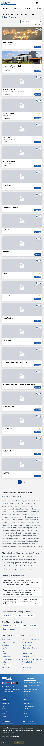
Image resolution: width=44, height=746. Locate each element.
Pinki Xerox (5, 648)
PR (24, 711)
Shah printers (26, 665)
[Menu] (41, 3)
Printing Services (16, 14)
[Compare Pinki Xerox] (37, 172)
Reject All (6, 742)
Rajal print (5, 651)
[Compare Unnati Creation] (37, 101)
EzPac (4, 654)
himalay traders (27, 645)
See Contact (38, 46)
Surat (4, 629)
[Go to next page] (28, 482)
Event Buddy (27, 691)
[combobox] (29, 21)
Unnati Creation (27, 642)
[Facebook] (11, 683)
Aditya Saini (5, 645)
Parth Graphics (6, 665)
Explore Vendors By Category (32, 682)
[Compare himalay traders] (37, 148)
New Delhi (33, 626)
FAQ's (25, 713)
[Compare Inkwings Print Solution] (37, 194)
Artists (27, 8)
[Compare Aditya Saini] (37, 124)
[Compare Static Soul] (37, 438)
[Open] (35, 21)
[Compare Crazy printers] (37, 305)
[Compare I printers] (37, 238)
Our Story (26, 703)
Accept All (19, 742)
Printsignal (25, 656)
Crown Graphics (7, 639)
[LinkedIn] (6, 683)
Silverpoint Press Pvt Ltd (30, 639)
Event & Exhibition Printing (24, 615)
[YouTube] (8, 683)
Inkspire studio (27, 654)
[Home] (8, 3)
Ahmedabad (7, 626)
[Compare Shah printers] (37, 416)
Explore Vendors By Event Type (31, 685)
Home (4, 14)
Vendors (16, 8)
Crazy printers (6, 656)
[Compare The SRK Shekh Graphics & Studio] (37, 349)
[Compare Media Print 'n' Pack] (37, 77)
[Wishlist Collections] (37, 3)
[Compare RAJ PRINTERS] (37, 460)
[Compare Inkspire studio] (37, 283)
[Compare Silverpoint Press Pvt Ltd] (37, 53)
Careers (26, 708)
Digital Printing (7, 615)
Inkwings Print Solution (29, 648)
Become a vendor (29, 706)
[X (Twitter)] (17, 683)
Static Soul (5, 668)
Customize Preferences (10, 736)
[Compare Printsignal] (37, 327)
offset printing (30, 14)
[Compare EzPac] (37, 261)
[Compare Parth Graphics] (37, 394)
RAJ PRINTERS (27, 668)
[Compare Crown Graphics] (37, 29)
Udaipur (12, 629)
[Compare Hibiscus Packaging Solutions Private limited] (37, 371)
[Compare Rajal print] (37, 216)
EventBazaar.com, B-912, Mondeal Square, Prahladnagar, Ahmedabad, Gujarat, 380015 (12, 689)
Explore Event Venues (30, 689)
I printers (25, 651)
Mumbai (23, 626)
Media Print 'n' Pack (8, 642)
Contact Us (27, 716)
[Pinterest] (14, 683)
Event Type (5, 8)
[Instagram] (3, 683)
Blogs (25, 694)
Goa (16, 626)
